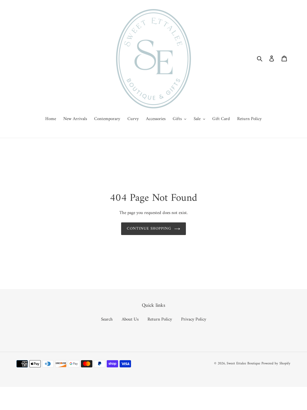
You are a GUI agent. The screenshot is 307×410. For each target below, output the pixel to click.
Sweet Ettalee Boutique (243, 363)
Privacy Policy (193, 319)
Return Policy (160, 319)
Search (107, 319)
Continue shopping (149, 228)
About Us (130, 319)
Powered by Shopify (276, 363)
